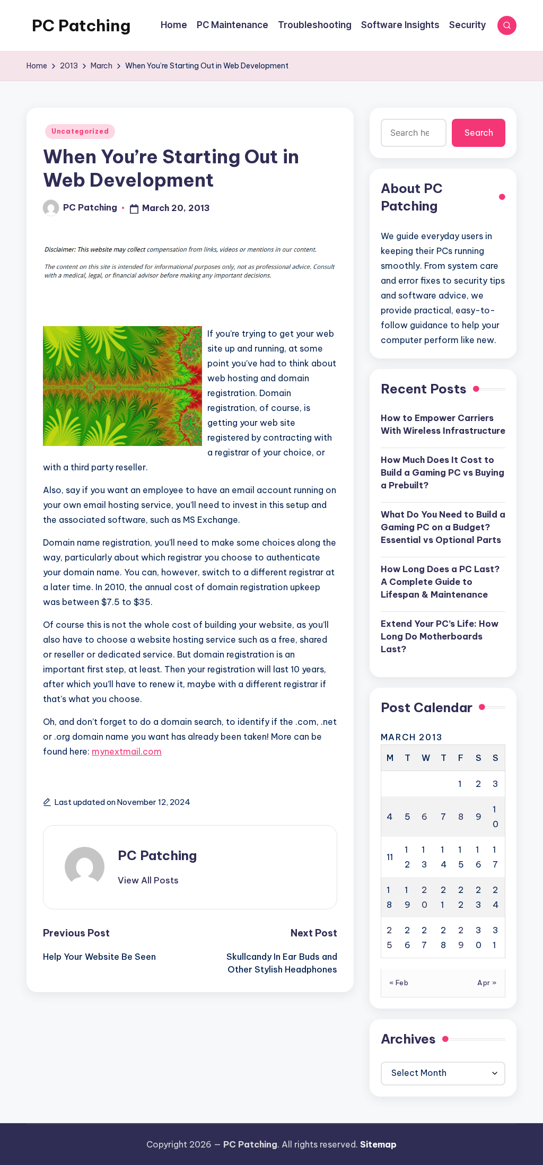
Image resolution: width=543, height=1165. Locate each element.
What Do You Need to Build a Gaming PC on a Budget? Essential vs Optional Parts (443, 527)
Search (479, 132)
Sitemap (378, 1144)
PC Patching (81, 25)
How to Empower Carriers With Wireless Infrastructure (443, 424)
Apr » (487, 982)
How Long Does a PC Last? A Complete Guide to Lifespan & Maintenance (440, 582)
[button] (148, 880)
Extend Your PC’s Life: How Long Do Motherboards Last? (439, 636)
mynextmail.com (127, 751)
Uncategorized (80, 131)
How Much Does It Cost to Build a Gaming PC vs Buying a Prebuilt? (442, 472)
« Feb (399, 982)
